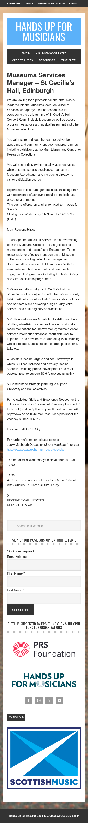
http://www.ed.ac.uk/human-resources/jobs (36, 449)
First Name (16, 573)
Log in (75, 816)
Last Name (16, 590)
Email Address (18, 556)
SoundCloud (16, 717)
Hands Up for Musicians (44, 31)
